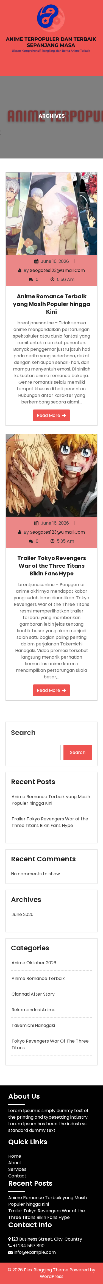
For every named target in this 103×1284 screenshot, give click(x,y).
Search (23, 732)
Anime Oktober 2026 (34, 963)
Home (14, 1156)
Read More (48, 415)
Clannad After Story (33, 994)
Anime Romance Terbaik (38, 978)
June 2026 (23, 914)
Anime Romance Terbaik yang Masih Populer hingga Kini (51, 304)
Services (17, 1169)
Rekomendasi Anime (33, 1010)
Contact (17, 1176)
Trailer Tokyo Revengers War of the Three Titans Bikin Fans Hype (51, 565)
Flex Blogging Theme (46, 1270)
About (14, 1163)
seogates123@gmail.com (57, 270)
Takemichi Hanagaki (33, 1025)
